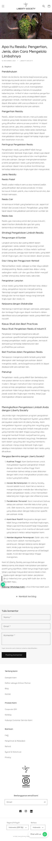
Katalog (8, 715)
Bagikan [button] (8, 66)
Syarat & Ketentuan (13, 752)
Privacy (8, 757)
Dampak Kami (11, 677)
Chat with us (36, 834)
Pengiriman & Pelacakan (15, 741)
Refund (8, 746)
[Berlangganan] (44, 802)
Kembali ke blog (27, 596)
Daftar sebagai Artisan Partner (18, 683)
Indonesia (36, 827)
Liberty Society (22, 836)
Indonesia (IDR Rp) (16, 827)
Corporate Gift (11, 709)
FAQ (6, 735)
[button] (3, 6)
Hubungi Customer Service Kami (18, 720)
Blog (7, 688)
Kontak (8, 694)
